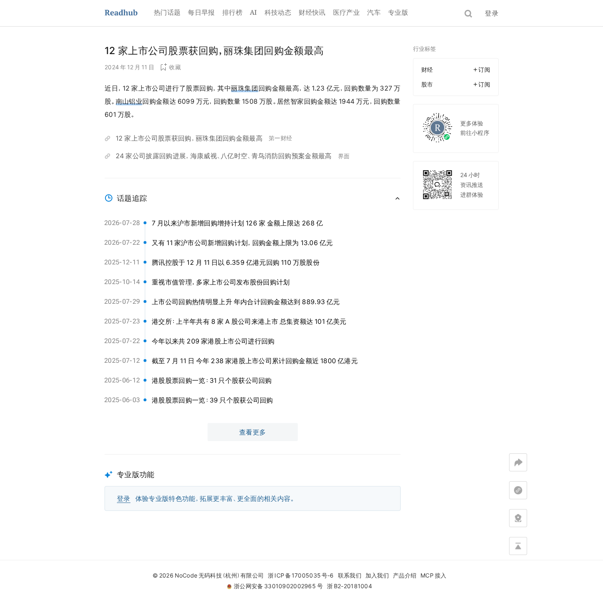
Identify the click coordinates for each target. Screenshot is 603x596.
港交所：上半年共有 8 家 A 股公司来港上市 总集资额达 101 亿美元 (249, 321)
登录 (491, 13)
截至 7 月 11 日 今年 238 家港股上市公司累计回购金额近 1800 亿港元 (255, 360)
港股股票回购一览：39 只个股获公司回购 (212, 400)
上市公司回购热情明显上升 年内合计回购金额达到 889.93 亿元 (246, 301)
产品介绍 (404, 575)
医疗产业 (346, 12)
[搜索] (468, 14)
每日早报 (201, 12)
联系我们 (349, 575)
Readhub (129, 13)
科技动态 (278, 12)
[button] (253, 482)
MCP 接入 (433, 575)
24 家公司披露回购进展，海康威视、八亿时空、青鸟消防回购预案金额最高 (224, 155)
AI (253, 12)
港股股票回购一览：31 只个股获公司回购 (212, 380)
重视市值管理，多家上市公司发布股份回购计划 (221, 282)
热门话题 (167, 12)
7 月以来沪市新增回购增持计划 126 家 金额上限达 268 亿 (237, 223)
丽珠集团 (244, 88)
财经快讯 (312, 12)
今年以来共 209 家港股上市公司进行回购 (213, 341)
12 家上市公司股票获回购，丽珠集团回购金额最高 (189, 138)
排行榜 (232, 12)
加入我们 (377, 575)
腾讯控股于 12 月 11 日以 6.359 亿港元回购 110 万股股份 (236, 262)
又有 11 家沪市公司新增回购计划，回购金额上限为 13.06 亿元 (242, 242)
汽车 (374, 12)
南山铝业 (129, 101)
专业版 (398, 12)
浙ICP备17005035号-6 (300, 575)
